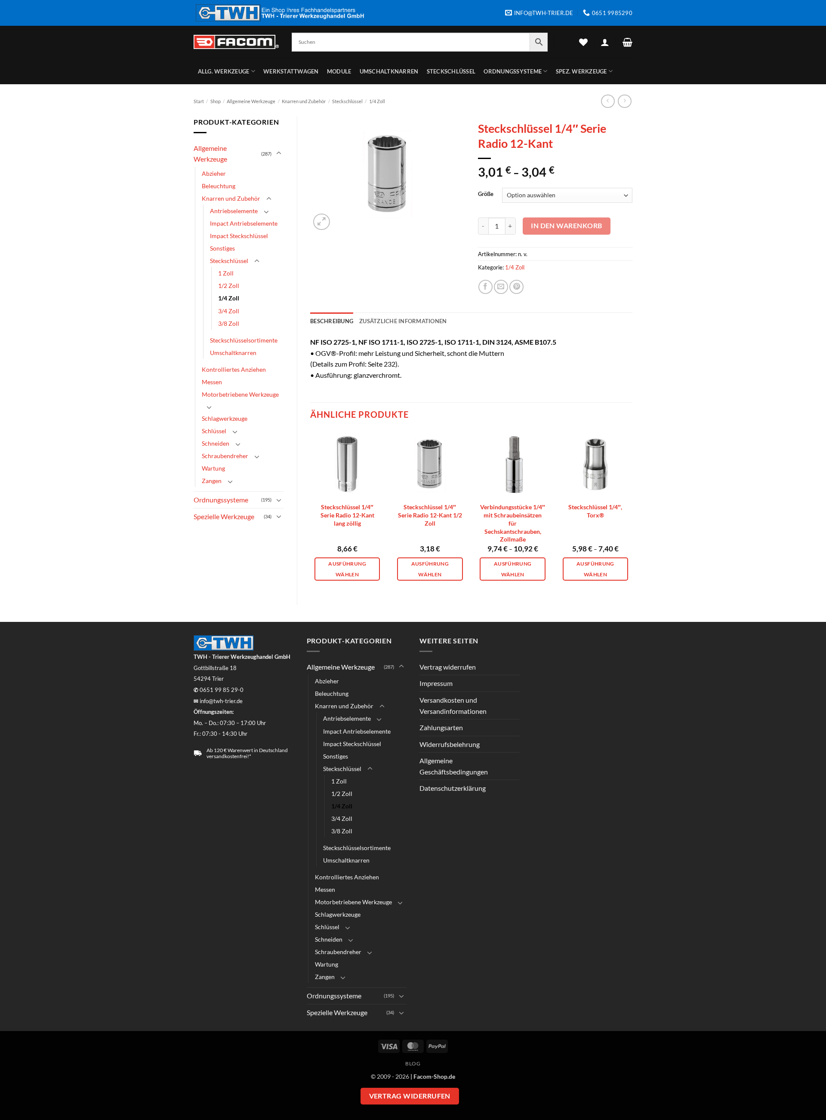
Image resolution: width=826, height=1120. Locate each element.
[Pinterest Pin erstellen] (516, 287)
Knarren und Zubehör (304, 101)
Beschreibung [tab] (331, 321)
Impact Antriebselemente (243, 223)
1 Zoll (226, 273)
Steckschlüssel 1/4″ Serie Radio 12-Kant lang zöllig (347, 514)
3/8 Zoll (228, 323)
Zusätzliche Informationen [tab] (403, 321)
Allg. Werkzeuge (224, 71)
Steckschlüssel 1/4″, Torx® (595, 511)
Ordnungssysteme (513, 71)
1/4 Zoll (377, 101)
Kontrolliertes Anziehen (234, 369)
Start (199, 101)
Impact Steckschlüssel (239, 235)
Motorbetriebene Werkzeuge (240, 394)
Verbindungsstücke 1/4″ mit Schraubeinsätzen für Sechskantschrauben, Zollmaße (512, 523)
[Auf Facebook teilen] (485, 287)
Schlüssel (214, 431)
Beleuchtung (218, 186)
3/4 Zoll (228, 311)
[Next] (632, 510)
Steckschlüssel (451, 71)
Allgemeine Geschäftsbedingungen (453, 766)
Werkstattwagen (291, 71)
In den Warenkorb (566, 226)
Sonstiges (222, 248)
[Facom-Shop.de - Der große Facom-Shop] (236, 42)
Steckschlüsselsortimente (243, 340)
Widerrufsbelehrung (449, 744)
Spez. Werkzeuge (581, 71)
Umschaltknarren (389, 71)
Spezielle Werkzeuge (224, 516)
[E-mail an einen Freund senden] (501, 287)
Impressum (436, 683)
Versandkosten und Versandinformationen (453, 705)
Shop (215, 101)
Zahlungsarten (441, 727)
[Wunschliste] (583, 42)
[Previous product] (624, 101)
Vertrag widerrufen (447, 667)
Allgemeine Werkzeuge (251, 101)
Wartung (213, 468)
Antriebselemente (234, 210)
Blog (412, 1063)
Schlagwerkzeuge (224, 418)
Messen (212, 382)
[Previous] (310, 510)
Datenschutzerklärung (452, 788)
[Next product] (607, 101)
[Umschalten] (279, 153)
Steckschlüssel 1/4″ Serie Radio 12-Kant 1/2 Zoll (430, 514)
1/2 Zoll (228, 285)
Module (339, 71)
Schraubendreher (225, 455)
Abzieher (214, 173)
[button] (605, 42)
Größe (485, 194)
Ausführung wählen (347, 569)
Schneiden (215, 443)
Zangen (212, 480)
